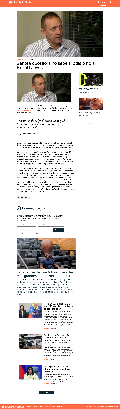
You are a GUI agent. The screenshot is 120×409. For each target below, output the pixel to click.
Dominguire (103, 5)
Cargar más (46, 392)
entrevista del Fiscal (25, 110)
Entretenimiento (83, 118)
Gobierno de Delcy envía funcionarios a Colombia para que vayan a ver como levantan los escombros (57, 339)
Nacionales (102, 2)
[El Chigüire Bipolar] (20, 2)
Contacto (29, 406)
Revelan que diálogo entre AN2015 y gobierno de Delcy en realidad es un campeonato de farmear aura (58, 307)
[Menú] (110, 2)
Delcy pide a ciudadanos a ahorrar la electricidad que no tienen (57, 369)
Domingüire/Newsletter (49, 406)
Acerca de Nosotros (37, 406)
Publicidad (59, 406)
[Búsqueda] (110, 5)
